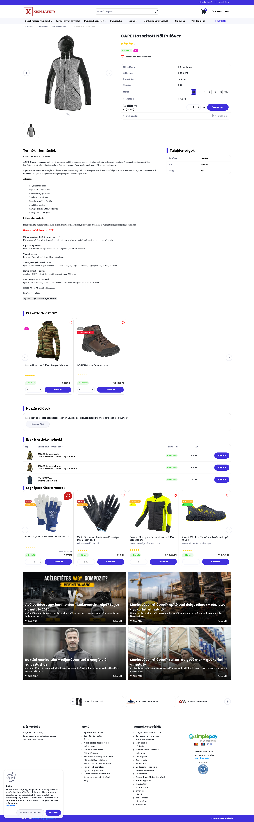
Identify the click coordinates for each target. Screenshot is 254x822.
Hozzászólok (37, 424)
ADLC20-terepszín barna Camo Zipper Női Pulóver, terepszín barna (57, 467)
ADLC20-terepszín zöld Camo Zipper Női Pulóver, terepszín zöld (56, 455)
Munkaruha (116, 21)
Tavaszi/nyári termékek (68, 21)
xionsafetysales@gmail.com (43, 736)
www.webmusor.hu (204, 751)
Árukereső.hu (203, 762)
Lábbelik (133, 21)
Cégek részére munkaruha (38, 21)
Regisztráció (223, 2)
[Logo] (39, 11)
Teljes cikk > (118, 621)
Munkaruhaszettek (94, 21)
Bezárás (53, 812)
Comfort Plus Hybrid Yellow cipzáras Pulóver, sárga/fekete (153, 538)
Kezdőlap (29, 26)
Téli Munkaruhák (59, 26)
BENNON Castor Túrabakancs (92, 365)
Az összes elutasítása (30, 812)
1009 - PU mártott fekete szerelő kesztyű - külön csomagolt (98, 538)
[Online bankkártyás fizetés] (203, 731)
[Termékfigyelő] (203, 116)
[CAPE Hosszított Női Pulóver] (67, 73)
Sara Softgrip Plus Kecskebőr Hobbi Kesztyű (47, 536)
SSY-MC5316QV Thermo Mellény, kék (47, 479)
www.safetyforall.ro (204, 755)
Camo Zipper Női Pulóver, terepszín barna (46, 365)
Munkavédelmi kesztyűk (156, 21)
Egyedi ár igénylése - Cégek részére (40, 298)
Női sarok (180, 21)
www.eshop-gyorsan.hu (45, 818)
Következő (220, 20)
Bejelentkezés (206, 2)
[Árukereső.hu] (203, 759)
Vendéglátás (198, 21)
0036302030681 (35, 739)
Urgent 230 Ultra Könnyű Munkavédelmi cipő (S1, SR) (205, 538)
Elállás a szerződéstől (222, 818)
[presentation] (26, 73)
